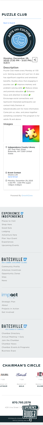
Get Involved (8, 312)
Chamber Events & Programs (16, 347)
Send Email (13, 177)
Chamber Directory (11, 333)
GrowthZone (27, 195)
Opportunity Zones (11, 273)
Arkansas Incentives (11, 270)
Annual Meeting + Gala (13, 337)
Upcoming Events (10, 245)
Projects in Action (10, 309)
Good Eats (7, 228)
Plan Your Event (9, 238)
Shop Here (7, 224)
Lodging (6, 231)
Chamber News (9, 344)
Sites (4, 277)
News (4, 280)
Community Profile (11, 267)
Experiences (7, 242)
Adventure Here (9, 235)
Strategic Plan (8, 302)
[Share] (34, 59)
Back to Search (9, 23)
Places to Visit (9, 221)
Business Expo (9, 351)
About (5, 305)
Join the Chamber (10, 340)
